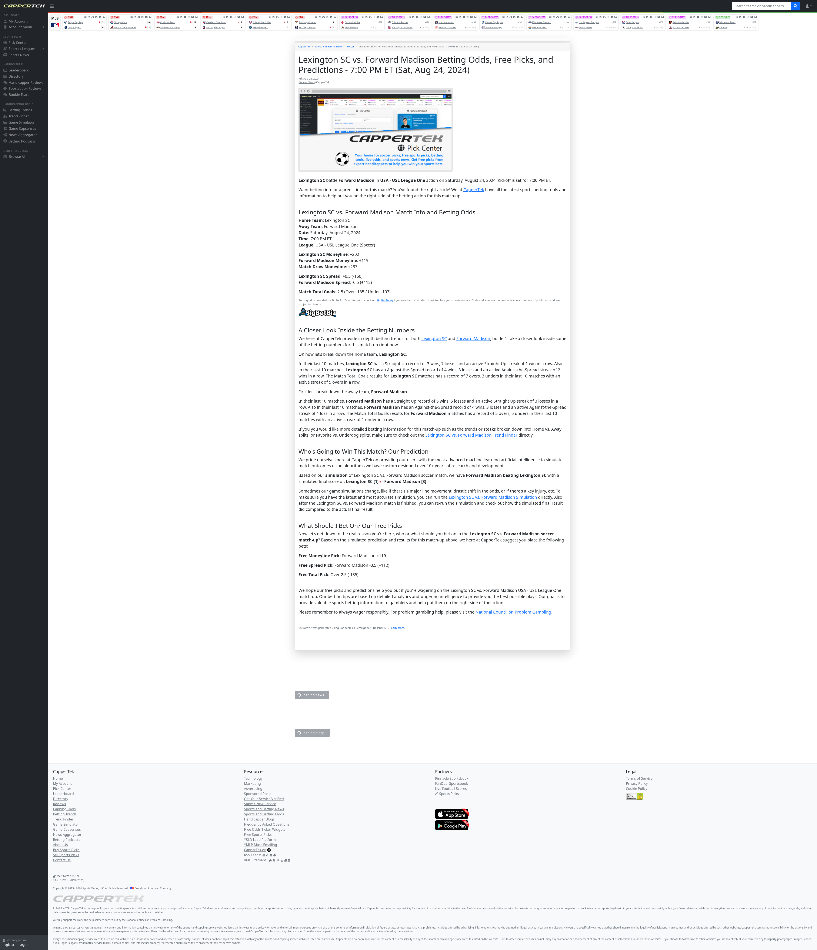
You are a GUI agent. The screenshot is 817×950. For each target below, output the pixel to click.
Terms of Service (639, 778)
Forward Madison (473, 338)
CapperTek (304, 46)
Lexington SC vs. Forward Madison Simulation (493, 497)
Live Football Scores (451, 788)
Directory (16, 76)
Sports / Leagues (22, 48)
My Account (18, 21)
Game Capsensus (22, 128)
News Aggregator (23, 134)
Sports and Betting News (328, 46)
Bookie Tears (19, 94)
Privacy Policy (637, 783)
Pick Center (18, 42)
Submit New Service (260, 804)
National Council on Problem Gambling (513, 612)
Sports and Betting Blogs (264, 814)
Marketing (252, 783)
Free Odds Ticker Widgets (264, 829)
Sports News (19, 55)
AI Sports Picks (447, 793)
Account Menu (20, 27)
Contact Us (62, 860)
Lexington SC (434, 338)
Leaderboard (19, 70)
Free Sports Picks (258, 834)
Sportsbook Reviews (25, 88)
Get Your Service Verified (264, 798)
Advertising (253, 788)
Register (8, 945)
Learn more (397, 628)
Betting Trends (20, 110)
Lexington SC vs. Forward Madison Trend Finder (471, 435)
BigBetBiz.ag (385, 300)
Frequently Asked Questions (266, 824)
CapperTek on (255, 849)
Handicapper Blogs (259, 819)
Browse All (17, 156)
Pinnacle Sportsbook (451, 778)
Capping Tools (64, 809)
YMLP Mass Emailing (260, 844)
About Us (60, 844)
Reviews (59, 804)
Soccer (350, 46)
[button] (808, 6)
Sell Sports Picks (66, 855)
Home (58, 778)
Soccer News (307, 82)
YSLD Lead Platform (260, 839)
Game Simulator (22, 122)
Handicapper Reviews (26, 82)
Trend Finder (19, 116)
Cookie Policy (636, 788)
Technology (253, 778)
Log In (24, 945)
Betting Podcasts (22, 141)
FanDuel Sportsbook (451, 783)
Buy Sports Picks (66, 849)
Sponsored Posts (257, 793)
